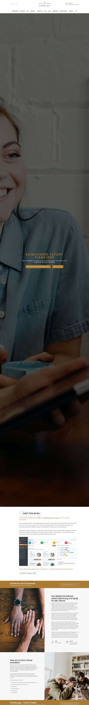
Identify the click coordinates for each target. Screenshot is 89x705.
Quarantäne (55, 11)
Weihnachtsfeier (63, 11)
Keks (28, 11)
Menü (49, 11)
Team (76, 11)
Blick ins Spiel (58, 266)
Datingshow (40, 11)
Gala (45, 11)
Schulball (71, 11)
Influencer (22, 11)
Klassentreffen (15, 11)
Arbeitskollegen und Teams (51, 518)
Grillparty (32, 11)
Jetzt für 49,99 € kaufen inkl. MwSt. (38, 266)
